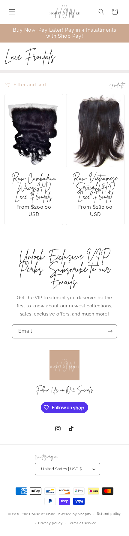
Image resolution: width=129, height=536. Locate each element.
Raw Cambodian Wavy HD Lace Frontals (34, 187)
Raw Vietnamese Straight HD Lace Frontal (95, 187)
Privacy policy (50, 523)
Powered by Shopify (74, 514)
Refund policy (109, 514)
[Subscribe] (110, 331)
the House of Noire (38, 514)
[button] (12, 11)
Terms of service (82, 523)
